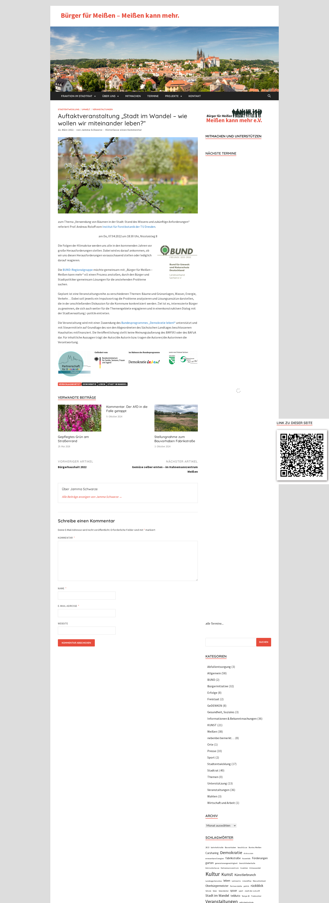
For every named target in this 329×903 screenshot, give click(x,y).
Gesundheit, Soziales (220, 712)
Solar (215, 891)
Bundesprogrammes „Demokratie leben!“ (148, 323)
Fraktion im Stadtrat (76, 96)
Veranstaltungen (103, 109)
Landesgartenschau (213, 881)
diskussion (248, 853)
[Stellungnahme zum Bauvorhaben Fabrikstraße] (176, 419)
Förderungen (260, 858)
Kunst (227, 874)
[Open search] (269, 96)
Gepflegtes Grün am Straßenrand (73, 439)
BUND (211, 680)
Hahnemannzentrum (230, 868)
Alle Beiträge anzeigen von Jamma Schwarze (92, 497)
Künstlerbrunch (245, 875)
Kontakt (194, 96)
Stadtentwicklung (68, 109)
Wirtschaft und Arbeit (221, 803)
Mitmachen (133, 96)
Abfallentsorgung (219, 667)
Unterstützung (217, 783)
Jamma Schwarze (91, 130)
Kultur (212, 873)
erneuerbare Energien (214, 858)
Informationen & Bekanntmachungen (232, 718)
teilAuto (235, 895)
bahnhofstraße (217, 847)
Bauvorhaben (230, 847)
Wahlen (212, 796)
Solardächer (224, 891)
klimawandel (255, 868)
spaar (233, 890)
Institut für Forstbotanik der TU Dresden (128, 227)
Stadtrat (213, 770)
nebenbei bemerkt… (221, 738)
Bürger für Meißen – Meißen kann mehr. (120, 15)
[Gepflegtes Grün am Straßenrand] (79, 419)
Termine (153, 96)
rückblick (257, 885)
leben (101, 384)
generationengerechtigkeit (226, 863)
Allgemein (214, 673)
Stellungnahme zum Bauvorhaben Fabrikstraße (174, 439)
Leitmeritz (236, 881)
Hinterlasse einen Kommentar (123, 130)
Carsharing (212, 853)
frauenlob (246, 858)
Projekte (172, 96)
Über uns (108, 96)
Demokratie (89, 384)
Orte (210, 744)
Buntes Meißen (255, 847)
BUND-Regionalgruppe (78, 270)
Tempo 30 (246, 896)
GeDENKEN (214, 705)
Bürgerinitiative (217, 686)
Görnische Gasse (212, 868)
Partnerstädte (236, 886)
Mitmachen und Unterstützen (233, 136)
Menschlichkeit (259, 881)
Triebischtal (256, 896)
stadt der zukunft (252, 891)
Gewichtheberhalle (247, 863)
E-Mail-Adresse (68, 606)
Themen (212, 777)
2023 (207, 847)
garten (209, 863)
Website (63, 623)
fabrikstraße (233, 858)
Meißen (212, 731)
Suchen (263, 642)
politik (246, 886)
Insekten (244, 868)
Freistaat (213, 699)
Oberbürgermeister (216, 886)
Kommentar (66, 537)
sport (241, 891)
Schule (208, 891)
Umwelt (86, 109)
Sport (211, 757)
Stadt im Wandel (117, 384)
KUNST (212, 725)
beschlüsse (242, 847)
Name (62, 588)
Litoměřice (246, 881)
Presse (211, 751)
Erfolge (212, 692)
